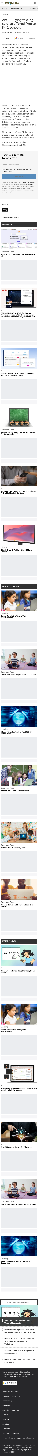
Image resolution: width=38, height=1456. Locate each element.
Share (7, 38)
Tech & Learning (10, 32)
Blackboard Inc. (9, 44)
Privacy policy (7, 1401)
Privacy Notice (29, 184)
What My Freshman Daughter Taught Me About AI (17, 1321)
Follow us (20, 38)
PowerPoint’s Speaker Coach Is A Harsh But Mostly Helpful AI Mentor (20, 1330)
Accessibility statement (11, 1410)
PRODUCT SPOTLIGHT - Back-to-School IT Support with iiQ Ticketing (19, 1341)
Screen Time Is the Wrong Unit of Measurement (19, 1351)
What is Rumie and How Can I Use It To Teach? (19, 1361)
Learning (5, 14)
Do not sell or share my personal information (18, 1438)
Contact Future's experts (11, 1396)
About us (6, 1424)
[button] (2, 3)
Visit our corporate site (18, 1376)
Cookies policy (7, 1405)
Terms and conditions (10, 1392)
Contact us (6, 1429)
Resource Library (17, 8)
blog (5, 209)
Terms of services (27, 182)
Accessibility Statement (11, 1433)
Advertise (6, 1419)
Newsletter (31, 38)
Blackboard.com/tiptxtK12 (13, 145)
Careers (5, 1415)
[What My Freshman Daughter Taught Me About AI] (19, 1315)
